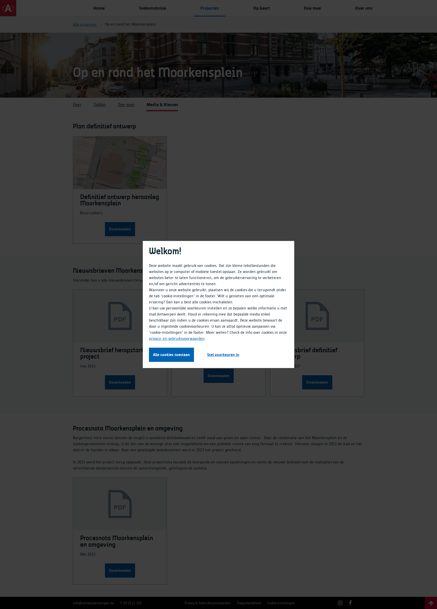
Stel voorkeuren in (223, 354)
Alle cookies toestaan (171, 354)
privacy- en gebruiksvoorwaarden (177, 338)
